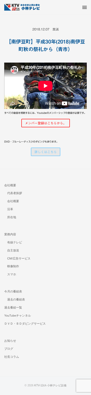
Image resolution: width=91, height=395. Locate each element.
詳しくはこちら (45, 152)
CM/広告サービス (18, 258)
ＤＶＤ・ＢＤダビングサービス (25, 323)
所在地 (11, 217)
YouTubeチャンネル (17, 315)
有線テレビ (14, 242)
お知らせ (10, 340)
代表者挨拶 (14, 193)
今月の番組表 (13, 291)
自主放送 (13, 250)
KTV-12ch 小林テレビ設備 (50, 385)
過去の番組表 (16, 299)
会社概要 (10, 185)
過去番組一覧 (13, 307)
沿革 (10, 209)
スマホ (11, 274)
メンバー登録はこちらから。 (45, 123)
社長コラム (11, 356)
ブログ (8, 348)
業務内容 (10, 234)
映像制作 (13, 266)
